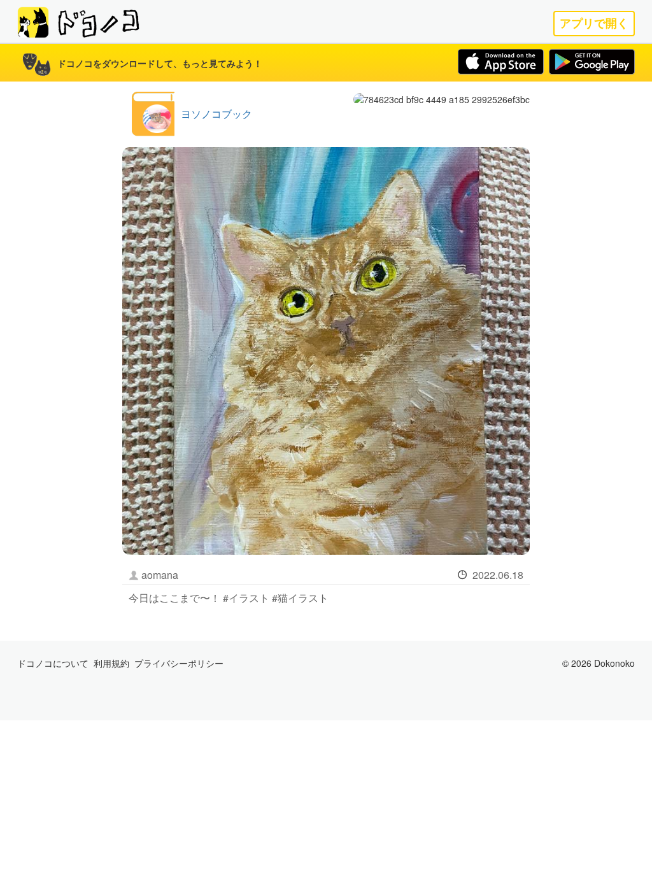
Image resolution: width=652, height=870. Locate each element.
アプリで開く (594, 23)
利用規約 (111, 663)
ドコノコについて (53, 663)
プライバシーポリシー (178, 663)
